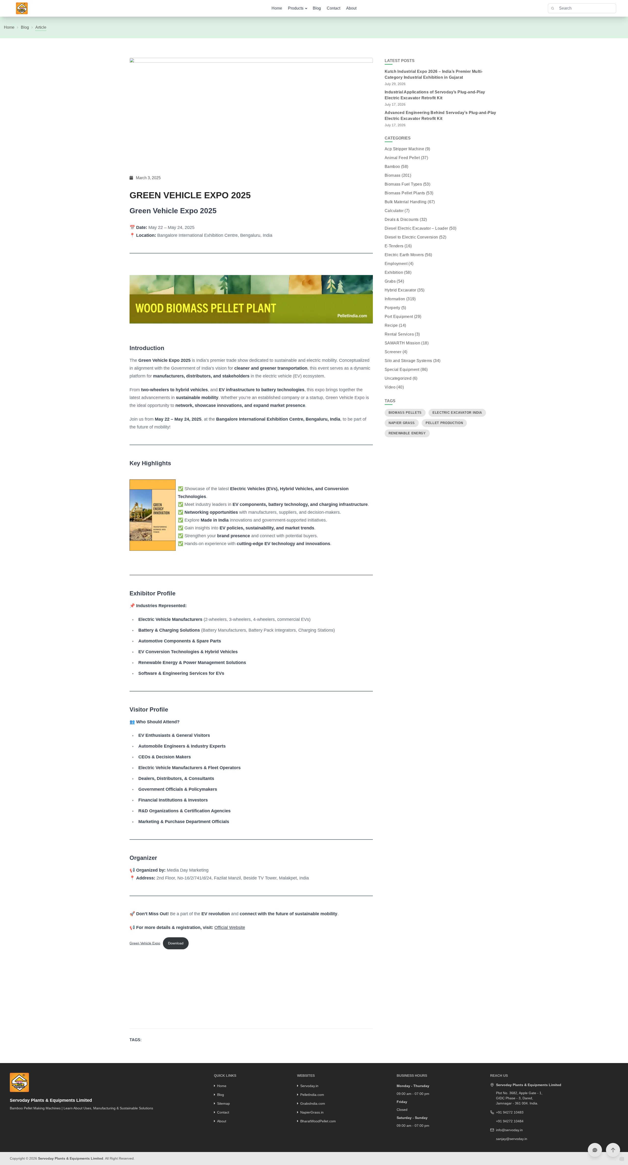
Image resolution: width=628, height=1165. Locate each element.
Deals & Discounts (402, 219)
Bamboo (392, 166)
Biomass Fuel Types (403, 184)
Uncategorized (398, 378)
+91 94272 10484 (509, 1121)
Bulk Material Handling (406, 202)
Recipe (391, 325)
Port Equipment (399, 316)
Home (277, 8)
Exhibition (394, 272)
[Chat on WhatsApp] (595, 1150)
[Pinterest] (24, 1117)
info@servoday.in (509, 1130)
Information (395, 299)
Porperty (392, 308)
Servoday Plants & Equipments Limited (70, 1158)
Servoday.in (309, 1086)
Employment (396, 264)
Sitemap (223, 1103)
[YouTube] (30, 1117)
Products (295, 8)
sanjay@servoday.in (511, 1139)
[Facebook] (11, 1117)
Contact (333, 8)
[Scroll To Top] (613, 1150)
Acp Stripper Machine (404, 149)
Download (175, 943)
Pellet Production (444, 423)
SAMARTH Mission (402, 343)
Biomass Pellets (405, 412)
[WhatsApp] (36, 1117)
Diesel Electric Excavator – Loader (416, 228)
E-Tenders (394, 246)
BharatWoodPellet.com (318, 1121)
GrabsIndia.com (312, 1103)
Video (390, 387)
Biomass (393, 175)
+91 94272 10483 (509, 1112)
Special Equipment (402, 369)
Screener (393, 352)
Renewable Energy (407, 433)
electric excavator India (457, 412)
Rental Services (399, 334)
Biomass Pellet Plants (405, 193)
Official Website (229, 927)
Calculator (394, 211)
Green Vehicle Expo (145, 943)
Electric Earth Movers (404, 255)
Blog (317, 8)
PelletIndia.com (312, 1095)
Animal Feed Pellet (402, 158)
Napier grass (402, 423)
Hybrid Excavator (400, 290)
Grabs (390, 281)
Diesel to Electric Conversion (411, 237)
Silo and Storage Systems (408, 361)
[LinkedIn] (17, 1117)
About (351, 8)
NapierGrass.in (312, 1112)
